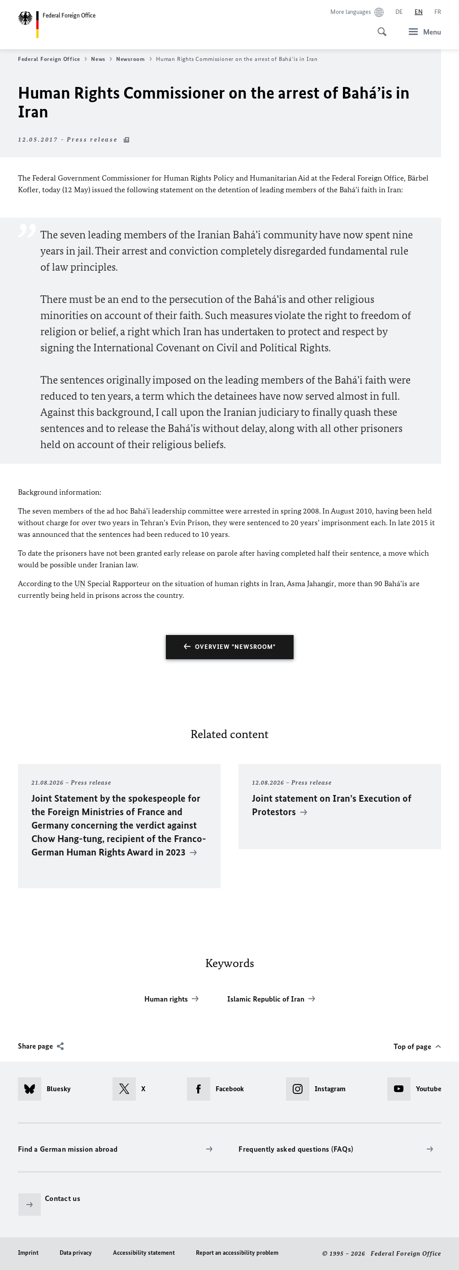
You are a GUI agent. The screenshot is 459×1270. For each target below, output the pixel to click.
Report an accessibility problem (237, 1253)
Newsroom (130, 59)
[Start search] (379, 27)
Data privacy (76, 1253)
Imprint (28, 1253)
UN (80, 583)
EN (419, 12)
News (98, 59)
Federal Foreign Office (49, 59)
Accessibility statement (144, 1253)
